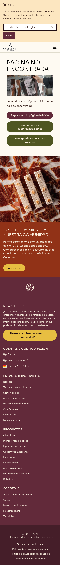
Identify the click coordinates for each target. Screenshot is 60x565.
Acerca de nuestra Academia (19, 494)
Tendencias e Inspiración (17, 387)
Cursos (7, 499)
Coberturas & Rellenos (16, 451)
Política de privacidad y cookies (30, 548)
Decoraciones (10, 462)
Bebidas (8, 479)
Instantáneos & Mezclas (16, 473)
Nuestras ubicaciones (15, 505)
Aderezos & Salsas (13, 468)
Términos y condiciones (30, 544)
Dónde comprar (12, 420)
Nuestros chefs (11, 510)
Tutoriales (8, 516)
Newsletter (9, 414)
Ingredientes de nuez (15, 446)
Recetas (7, 381)
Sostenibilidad (11, 392)
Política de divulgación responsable (30, 553)
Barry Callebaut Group (16, 403)
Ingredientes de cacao (15, 440)
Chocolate (9, 435)
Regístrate (14, 268)
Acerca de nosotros (14, 398)
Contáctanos (10, 409)
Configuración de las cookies (30, 558)
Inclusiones (9, 457)
